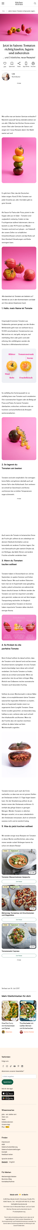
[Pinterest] (18, 1066)
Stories (3, 11)
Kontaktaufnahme (8, 1182)
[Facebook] (3, 1066)
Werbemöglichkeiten (9, 1176)
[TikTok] (10, 1066)
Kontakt (4, 1152)
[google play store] (19, 1098)
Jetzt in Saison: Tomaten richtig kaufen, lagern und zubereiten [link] (21, 11)
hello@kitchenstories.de (19, 1204)
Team (3, 1119)
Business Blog (7, 1179)
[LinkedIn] (22, 1066)
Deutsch (5, 1162)
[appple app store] (19, 1093)
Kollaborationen (7, 1122)
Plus (5, 1127)
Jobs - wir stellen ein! (9, 1114)
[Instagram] (6, 1066)
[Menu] (3, 3)
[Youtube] (14, 1066)
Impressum (6, 1142)
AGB (3, 1144)
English (12, 1162)
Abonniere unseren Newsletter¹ (13, 1071)
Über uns (5, 1117)
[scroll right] (36, 1011)
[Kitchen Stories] (19, 3)
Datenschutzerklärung (10, 1147)
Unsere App (6, 1124)
